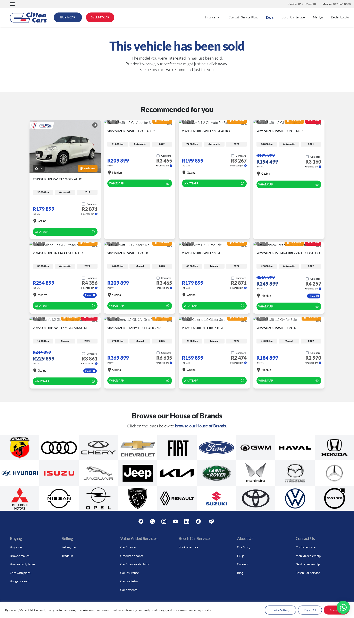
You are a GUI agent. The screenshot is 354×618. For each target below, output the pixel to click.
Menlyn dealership (308, 556)
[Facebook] (140, 521)
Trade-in (67, 556)
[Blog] (211, 521)
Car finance (128, 547)
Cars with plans (20, 573)
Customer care (305, 547)
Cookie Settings (280, 610)
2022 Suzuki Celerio (203, 328)
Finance (210, 17)
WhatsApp (42, 231)
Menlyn (318, 17)
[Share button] (95, 125)
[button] (12, 4)
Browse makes (20, 556)
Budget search (19, 581)
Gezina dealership (308, 564)
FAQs (240, 556)
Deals (270, 17)
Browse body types (22, 564)
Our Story (243, 547)
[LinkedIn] (186, 521)
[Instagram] (163, 521)
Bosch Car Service (293, 17)
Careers (242, 564)
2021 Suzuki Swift (206, 131)
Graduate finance (132, 556)
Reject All (310, 610)
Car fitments (128, 590)
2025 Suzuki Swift (60, 328)
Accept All (336, 610)
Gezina (42, 221)
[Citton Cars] (28, 17)
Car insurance (129, 573)
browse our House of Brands (200, 425)
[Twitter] (152, 521)
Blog (240, 573)
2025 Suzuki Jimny (134, 328)
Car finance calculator (135, 564)
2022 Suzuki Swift (131, 131)
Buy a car (16, 547)
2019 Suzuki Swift (58, 179)
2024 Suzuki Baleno (58, 253)
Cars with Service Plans (243, 17)
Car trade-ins (129, 581)
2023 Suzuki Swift (127, 253)
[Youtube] (175, 521)
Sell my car (69, 547)
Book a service (188, 547)
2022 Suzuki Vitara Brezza (288, 253)
